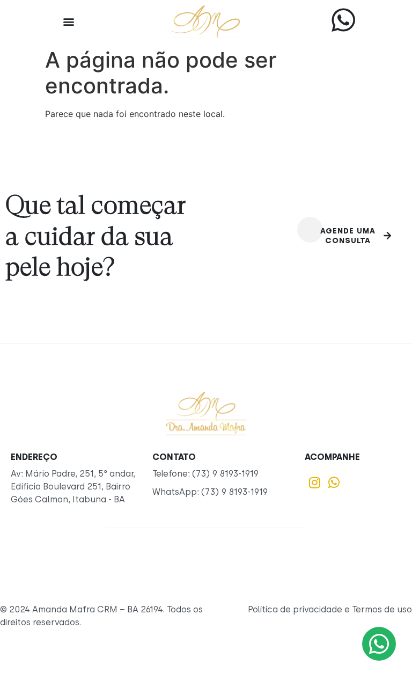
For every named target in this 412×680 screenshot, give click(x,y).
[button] (68, 22)
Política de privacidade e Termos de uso (330, 609)
